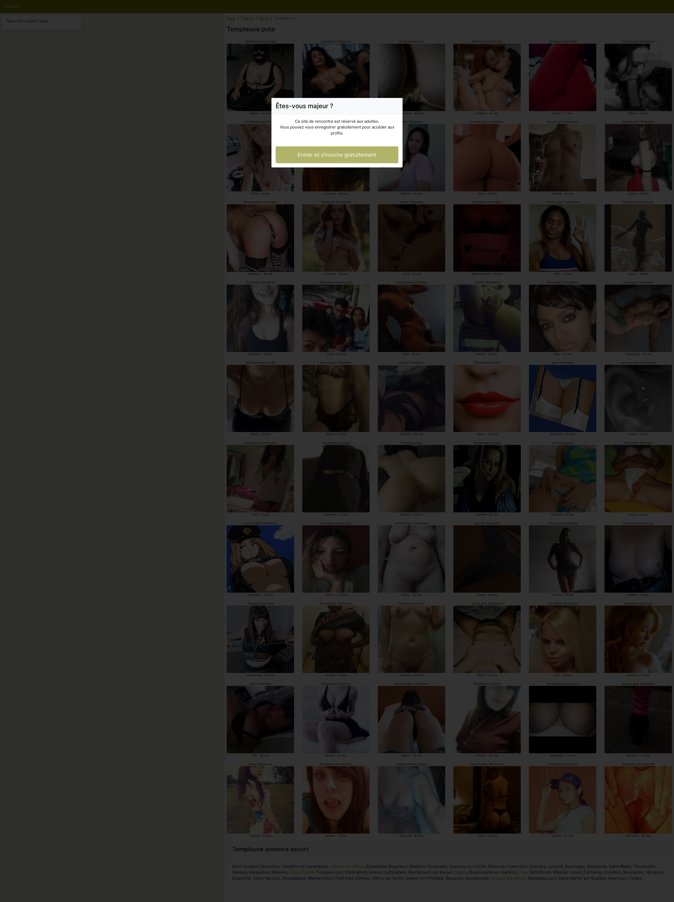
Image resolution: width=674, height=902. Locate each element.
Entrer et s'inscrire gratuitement (337, 155)
